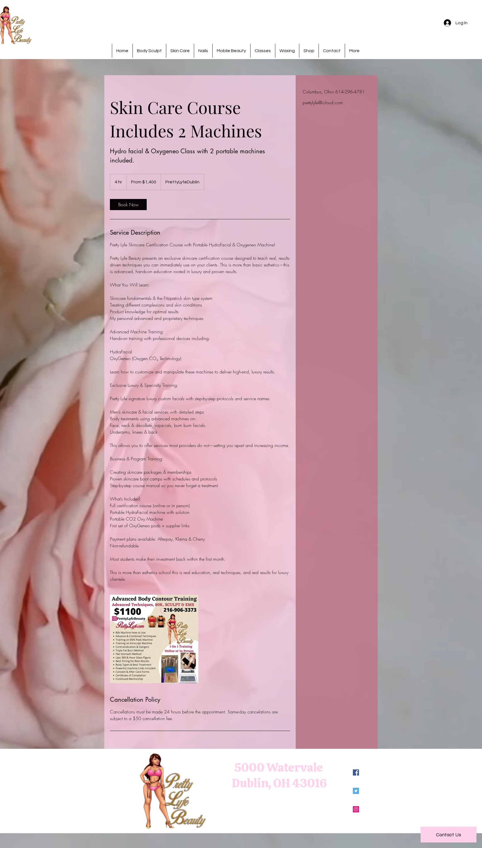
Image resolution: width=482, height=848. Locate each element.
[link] (128, 204)
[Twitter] (356, 791)
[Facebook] (356, 772)
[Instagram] (356, 809)
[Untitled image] (154, 639)
